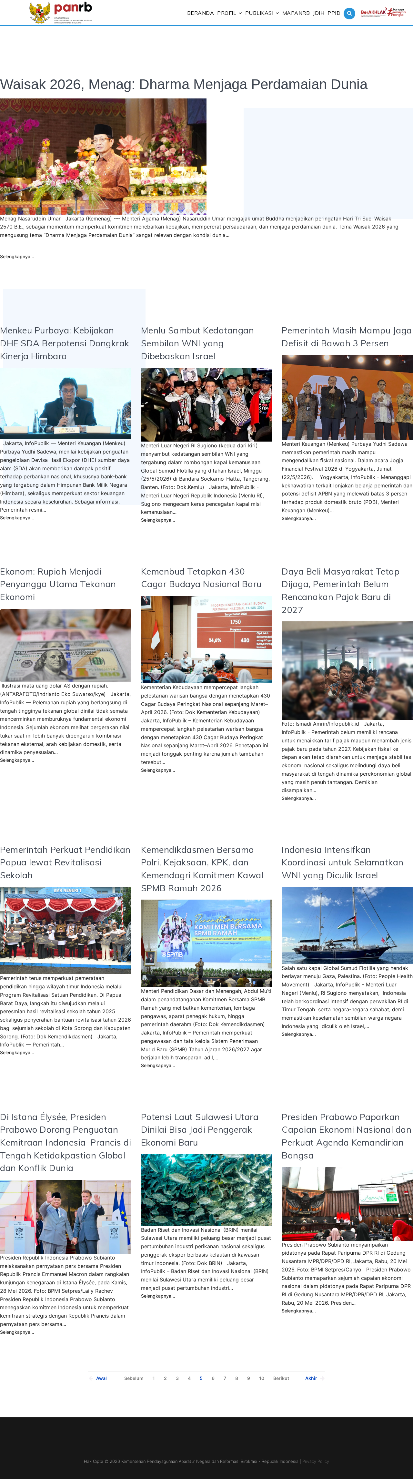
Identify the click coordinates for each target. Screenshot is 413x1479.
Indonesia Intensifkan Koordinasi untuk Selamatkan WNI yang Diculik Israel (343, 862)
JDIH (318, 13)
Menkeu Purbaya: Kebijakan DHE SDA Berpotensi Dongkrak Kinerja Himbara (64, 343)
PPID (333, 13)
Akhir (311, 1378)
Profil (226, 13)
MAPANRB (296, 13)
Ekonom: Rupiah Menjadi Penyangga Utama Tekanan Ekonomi (58, 584)
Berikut (281, 1378)
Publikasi (259, 13)
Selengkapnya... (17, 256)
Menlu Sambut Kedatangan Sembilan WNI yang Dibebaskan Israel (197, 343)
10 (261, 1378)
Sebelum (134, 1378)
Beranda (200, 13)
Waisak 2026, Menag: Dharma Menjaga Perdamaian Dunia (184, 84)
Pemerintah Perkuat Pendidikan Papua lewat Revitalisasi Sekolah (65, 862)
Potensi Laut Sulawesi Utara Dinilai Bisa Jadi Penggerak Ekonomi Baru (200, 1129)
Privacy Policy (315, 1461)
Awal (101, 1378)
